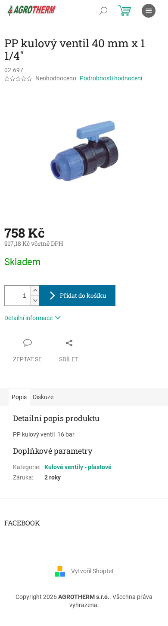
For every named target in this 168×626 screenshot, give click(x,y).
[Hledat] (103, 10)
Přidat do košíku (83, 295)
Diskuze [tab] (43, 397)
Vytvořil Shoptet (92, 571)
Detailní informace (28, 318)
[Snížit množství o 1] (35, 300)
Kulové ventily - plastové (78, 467)
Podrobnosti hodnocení (111, 78)
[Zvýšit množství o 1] (35, 291)
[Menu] (148, 10)
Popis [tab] (19, 397)
